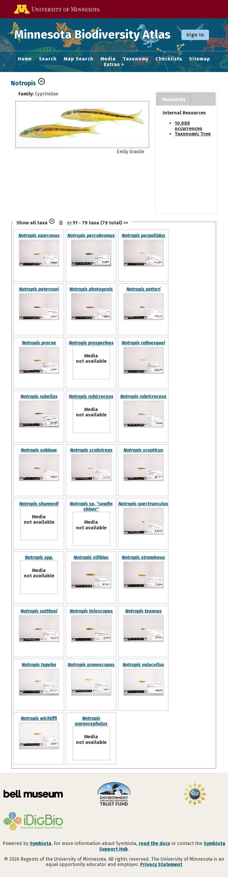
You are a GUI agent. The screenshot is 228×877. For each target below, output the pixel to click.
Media (108, 59)
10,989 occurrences (188, 125)
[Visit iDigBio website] (33, 821)
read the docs (154, 843)
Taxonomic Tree (193, 134)
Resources (174, 99)
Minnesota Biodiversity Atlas (92, 35)
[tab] (174, 100)
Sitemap (199, 59)
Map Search (79, 59)
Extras (112, 64)
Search (48, 59)
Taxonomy (135, 59)
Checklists (169, 59)
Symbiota (40, 843)
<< (69, 223)
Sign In (195, 35)
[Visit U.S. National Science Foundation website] (195, 794)
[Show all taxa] (52, 223)
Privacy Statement (161, 864)
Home (25, 59)
